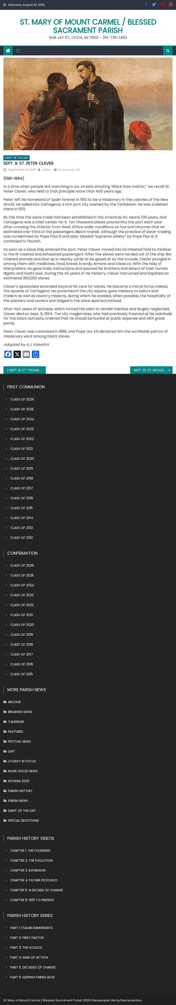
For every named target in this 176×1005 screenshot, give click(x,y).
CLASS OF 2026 (22, 399)
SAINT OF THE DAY (16, 158)
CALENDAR (16, 721)
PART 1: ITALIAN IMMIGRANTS (31, 928)
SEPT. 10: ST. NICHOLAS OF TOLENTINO (153, 370)
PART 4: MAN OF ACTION (29, 957)
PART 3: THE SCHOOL (26, 947)
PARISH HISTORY (20, 791)
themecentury (131, 1000)
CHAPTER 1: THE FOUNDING (30, 850)
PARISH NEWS (18, 800)
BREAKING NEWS (20, 712)
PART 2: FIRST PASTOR (27, 937)
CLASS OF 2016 (21, 498)
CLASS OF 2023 (22, 429)
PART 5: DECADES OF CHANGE (33, 967)
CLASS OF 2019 (21, 468)
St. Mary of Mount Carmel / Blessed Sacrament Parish (88, 26)
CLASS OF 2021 (21, 448)
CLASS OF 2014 (21, 518)
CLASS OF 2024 (22, 419)
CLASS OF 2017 (21, 488)
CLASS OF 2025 (22, 409)
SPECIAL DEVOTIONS (23, 820)
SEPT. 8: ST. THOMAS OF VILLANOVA (27, 370)
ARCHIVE (14, 702)
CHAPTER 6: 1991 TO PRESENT (32, 900)
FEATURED (15, 731)
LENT (11, 751)
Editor (46, 170)
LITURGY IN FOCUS (22, 761)
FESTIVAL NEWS (19, 741)
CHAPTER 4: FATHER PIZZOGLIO (34, 880)
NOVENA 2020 (18, 781)
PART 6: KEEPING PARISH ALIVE (32, 977)
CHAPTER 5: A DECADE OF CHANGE (36, 890)
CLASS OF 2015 (21, 508)
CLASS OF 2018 (21, 478)
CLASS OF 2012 (21, 537)
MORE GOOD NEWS (23, 771)
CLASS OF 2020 (22, 458)
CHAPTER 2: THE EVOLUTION (31, 860)
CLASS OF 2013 (21, 527)
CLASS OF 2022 (22, 439)
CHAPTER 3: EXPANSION (28, 870)
